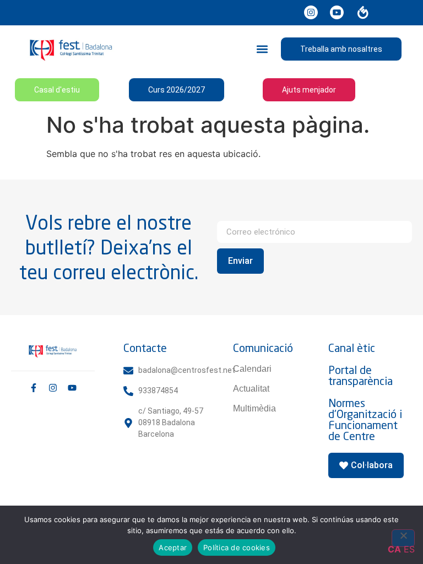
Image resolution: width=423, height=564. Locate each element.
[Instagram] (52, 387)
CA (394, 549)
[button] (262, 49)
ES (409, 549)
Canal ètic (351, 348)
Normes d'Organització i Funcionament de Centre (365, 419)
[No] (403, 538)
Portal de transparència (360, 375)
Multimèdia (254, 408)
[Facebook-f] (33, 387)
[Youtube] (72, 387)
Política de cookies (236, 547)
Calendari (252, 368)
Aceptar (173, 547)
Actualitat (251, 388)
